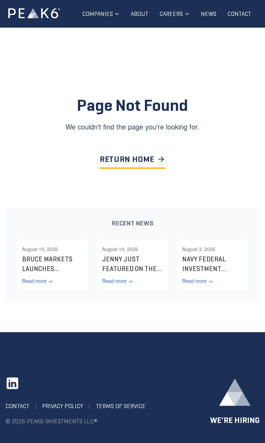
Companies (97, 14)
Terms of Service (121, 406)
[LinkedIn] (12, 383)
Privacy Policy (62, 406)
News (208, 14)
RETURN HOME (127, 159)
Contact (239, 14)
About (139, 14)
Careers (171, 14)
